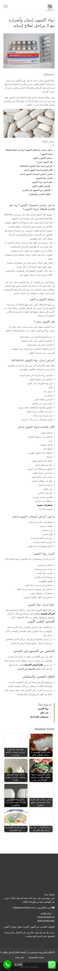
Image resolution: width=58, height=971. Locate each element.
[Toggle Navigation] (5, 7)
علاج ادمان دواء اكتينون (42, 182)
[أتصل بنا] (7, 964)
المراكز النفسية (48, 613)
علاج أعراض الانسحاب (33, 664)
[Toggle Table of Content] (52, 146)
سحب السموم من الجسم (29, 668)
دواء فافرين (43, 708)
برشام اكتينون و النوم (42, 158)
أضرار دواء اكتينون (44, 178)
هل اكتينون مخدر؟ (44, 162)
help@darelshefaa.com (24, 907)
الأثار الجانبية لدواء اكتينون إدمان (38, 170)
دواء (45, 610)
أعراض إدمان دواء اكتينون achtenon (36, 166)
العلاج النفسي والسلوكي (39, 194)
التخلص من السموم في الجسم (36, 190)
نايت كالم (44, 712)
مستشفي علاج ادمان (39, 716)
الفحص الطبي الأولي (41, 186)
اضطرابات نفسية (44, 505)
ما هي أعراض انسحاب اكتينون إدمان (36, 174)
